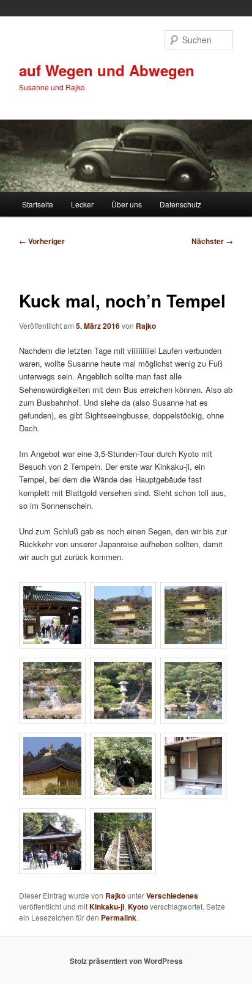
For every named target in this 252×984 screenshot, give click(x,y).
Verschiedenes (172, 895)
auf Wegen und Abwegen (107, 70)
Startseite (37, 204)
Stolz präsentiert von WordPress (126, 960)
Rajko (146, 325)
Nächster (212, 240)
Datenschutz (180, 204)
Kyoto (138, 906)
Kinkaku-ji (106, 906)
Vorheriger (42, 240)
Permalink (118, 917)
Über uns (126, 204)
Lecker (82, 204)
